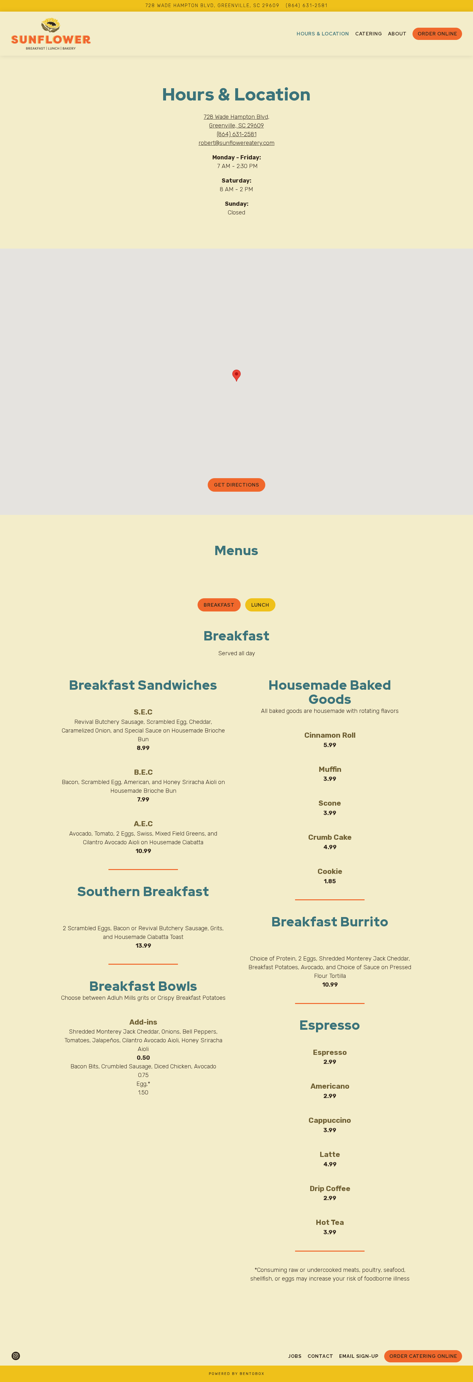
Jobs (294, 1356)
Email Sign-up (358, 1356)
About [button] (397, 34)
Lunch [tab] (260, 605)
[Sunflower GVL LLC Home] (51, 33)
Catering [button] (368, 34)
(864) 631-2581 (307, 5)
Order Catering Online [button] (423, 1356)
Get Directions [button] (236, 485)
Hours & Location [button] (323, 34)
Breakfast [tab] (219, 605)
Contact (320, 1356)
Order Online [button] (437, 34)
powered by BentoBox (236, 1374)
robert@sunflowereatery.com (236, 143)
